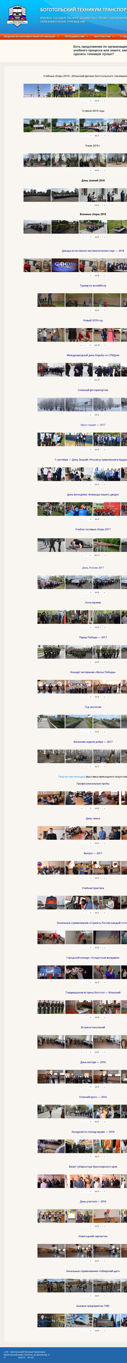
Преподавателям (74, 36)
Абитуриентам (102, 36)
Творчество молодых (71, 776)
